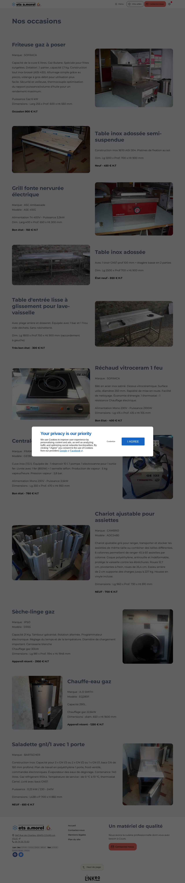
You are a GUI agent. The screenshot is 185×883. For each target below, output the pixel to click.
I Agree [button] (133, 441)
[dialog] (92, 442)
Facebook (75, 450)
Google (63, 450)
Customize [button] (111, 441)
